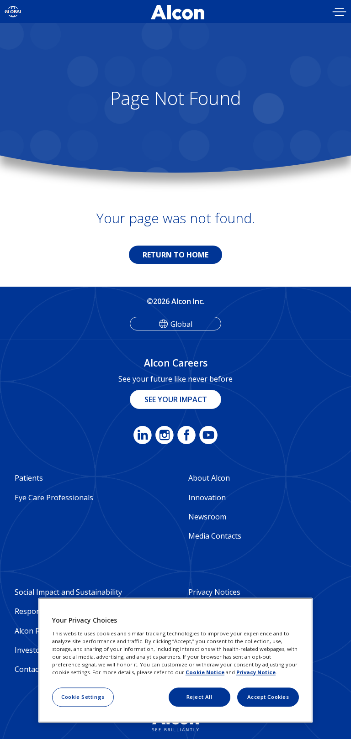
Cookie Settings (83, 696)
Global (181, 324)
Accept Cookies (268, 696)
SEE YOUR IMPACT (175, 399)
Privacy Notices (214, 592)
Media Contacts (214, 536)
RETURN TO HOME (175, 255)
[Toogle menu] (339, 13)
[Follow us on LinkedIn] (142, 437)
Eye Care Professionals (54, 498)
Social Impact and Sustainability (68, 592)
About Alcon (209, 478)
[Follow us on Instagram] (164, 437)
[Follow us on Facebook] (186, 437)
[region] (175, 660)
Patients (29, 478)
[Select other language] (13, 11)
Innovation (207, 498)
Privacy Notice (256, 672)
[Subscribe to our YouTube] (208, 437)
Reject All (199, 696)
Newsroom (207, 517)
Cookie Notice (205, 672)
